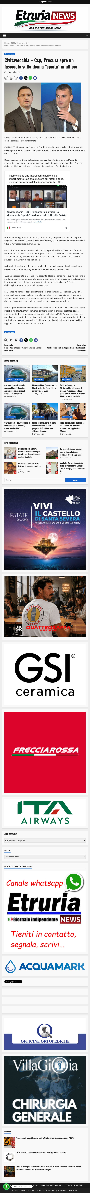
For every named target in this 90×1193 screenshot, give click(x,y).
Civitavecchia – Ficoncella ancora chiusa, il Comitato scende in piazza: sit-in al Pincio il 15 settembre (14, 389)
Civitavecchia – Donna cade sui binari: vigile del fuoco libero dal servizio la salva (44, 388)
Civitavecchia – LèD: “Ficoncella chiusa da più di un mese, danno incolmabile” (17, 425)
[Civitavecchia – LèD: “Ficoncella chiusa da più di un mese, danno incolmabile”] (17, 411)
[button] (4, 35)
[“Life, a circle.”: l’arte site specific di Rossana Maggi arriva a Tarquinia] (9, 1157)
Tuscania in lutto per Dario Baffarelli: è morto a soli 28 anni (10, 468)
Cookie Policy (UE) (57, 1185)
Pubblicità (71, 1185)
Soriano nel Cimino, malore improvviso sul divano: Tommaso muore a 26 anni (52, 453)
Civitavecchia (9, 54)
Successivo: (66, 348)
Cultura (7, 1131)
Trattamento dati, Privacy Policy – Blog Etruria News (27, 1185)
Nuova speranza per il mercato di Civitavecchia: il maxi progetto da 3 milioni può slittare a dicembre (44, 426)
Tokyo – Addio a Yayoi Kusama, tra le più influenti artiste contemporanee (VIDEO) (45, 1138)
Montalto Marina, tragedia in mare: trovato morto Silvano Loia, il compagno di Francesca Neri (52, 468)
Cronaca (9, 379)
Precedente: (23, 348)
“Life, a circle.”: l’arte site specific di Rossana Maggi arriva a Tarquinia (41, 1152)
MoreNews (62, 1190)
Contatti (79, 1185)
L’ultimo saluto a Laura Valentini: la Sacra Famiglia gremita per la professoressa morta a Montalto (10, 453)
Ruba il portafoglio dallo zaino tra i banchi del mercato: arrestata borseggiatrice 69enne (72, 426)
